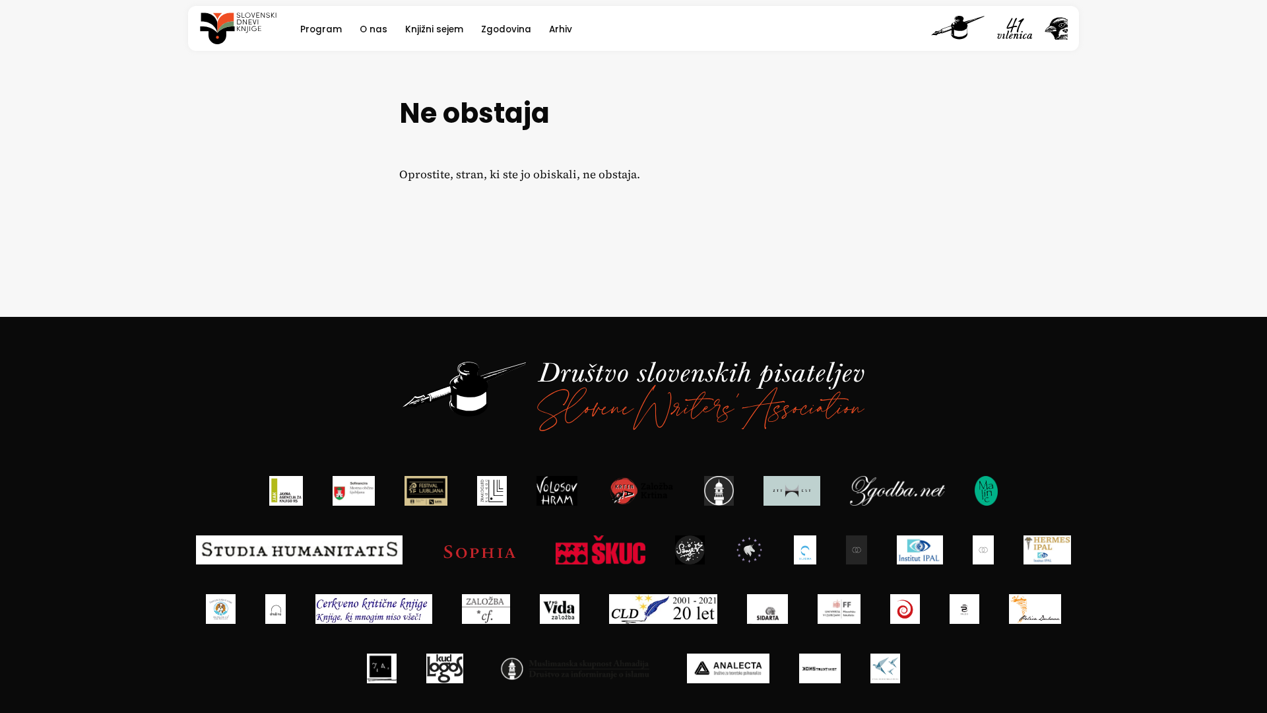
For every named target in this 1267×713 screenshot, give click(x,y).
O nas (373, 29)
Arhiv (560, 29)
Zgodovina (506, 29)
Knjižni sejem (434, 29)
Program (321, 29)
